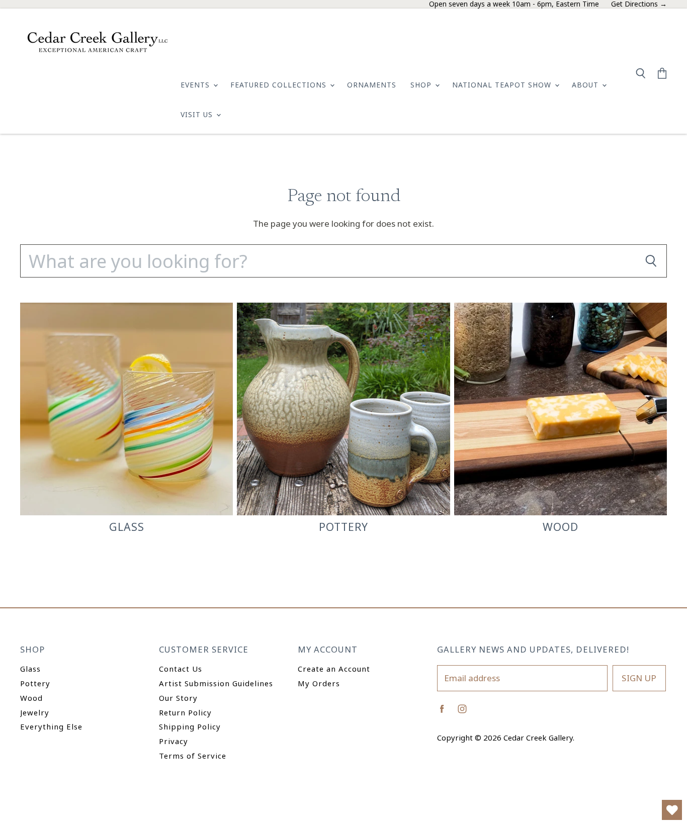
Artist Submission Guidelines (216, 683)
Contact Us (180, 669)
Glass (30, 669)
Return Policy (185, 712)
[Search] (651, 261)
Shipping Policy (190, 726)
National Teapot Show (503, 84)
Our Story (178, 698)
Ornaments (371, 84)
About (586, 84)
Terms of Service (192, 756)
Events (196, 84)
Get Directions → (639, 4)
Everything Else (51, 726)
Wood (31, 698)
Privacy (173, 741)
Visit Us (198, 114)
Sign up (639, 678)
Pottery (35, 683)
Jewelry (34, 712)
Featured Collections (279, 84)
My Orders (319, 683)
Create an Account (334, 669)
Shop (422, 84)
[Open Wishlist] (672, 810)
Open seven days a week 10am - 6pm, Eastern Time (514, 4)
